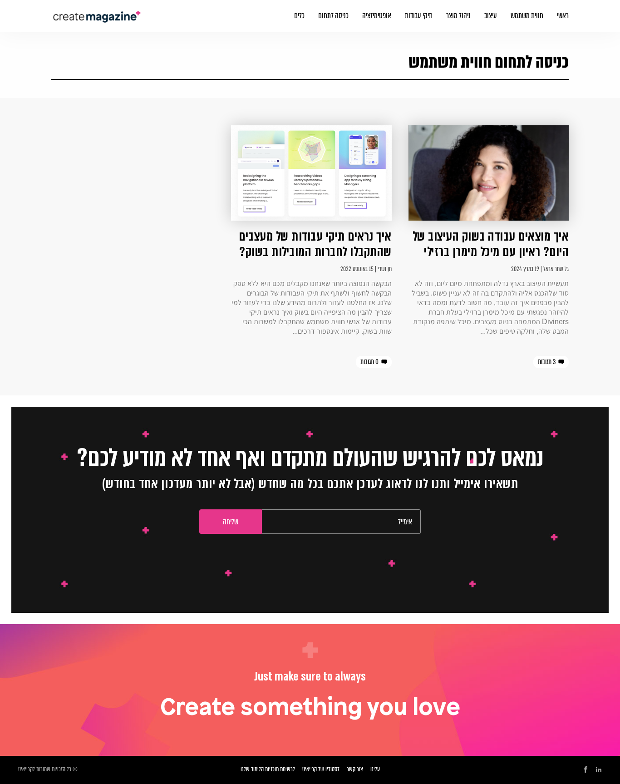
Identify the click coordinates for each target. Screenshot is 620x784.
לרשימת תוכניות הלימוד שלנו (268, 769)
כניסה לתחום (333, 15)
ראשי (563, 15)
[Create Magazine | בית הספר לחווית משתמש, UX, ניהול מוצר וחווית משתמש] (97, 11)
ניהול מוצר (458, 15)
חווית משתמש (527, 15)
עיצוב (490, 15)
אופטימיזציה (376, 15)
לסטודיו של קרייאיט (321, 769)
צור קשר (355, 769)
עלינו (375, 769)
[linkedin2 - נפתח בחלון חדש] (598, 770)
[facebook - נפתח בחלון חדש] (585, 770)
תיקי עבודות (419, 15)
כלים (299, 15)
